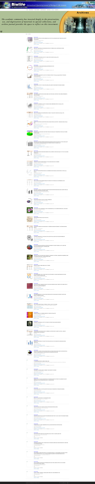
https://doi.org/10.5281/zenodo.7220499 (40, 220)
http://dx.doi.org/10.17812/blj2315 (39, 164)
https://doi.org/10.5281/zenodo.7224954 (40, 427)
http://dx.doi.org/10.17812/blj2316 (39, 193)
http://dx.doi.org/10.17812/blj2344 (39, 107)
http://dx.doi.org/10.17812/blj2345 (39, 88)
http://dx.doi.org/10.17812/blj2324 (39, 259)
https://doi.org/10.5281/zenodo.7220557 (40, 278)
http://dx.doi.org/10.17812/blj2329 (39, 298)
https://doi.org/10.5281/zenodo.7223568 (40, 316)
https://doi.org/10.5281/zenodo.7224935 (40, 383)
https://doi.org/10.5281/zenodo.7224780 (40, 401)
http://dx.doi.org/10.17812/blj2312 (39, 79)
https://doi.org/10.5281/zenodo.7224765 (40, 364)
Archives (53, 9)
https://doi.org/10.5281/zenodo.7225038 (40, 392)
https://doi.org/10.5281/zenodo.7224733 (40, 325)
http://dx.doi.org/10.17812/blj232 (39, 42)
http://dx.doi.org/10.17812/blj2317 (39, 202)
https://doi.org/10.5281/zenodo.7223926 (40, 335)
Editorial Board (31, 9)
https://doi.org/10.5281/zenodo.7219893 (40, 183)
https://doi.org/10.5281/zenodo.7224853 (40, 345)
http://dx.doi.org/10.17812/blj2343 (39, 288)
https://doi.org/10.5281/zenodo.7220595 (40, 230)
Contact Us (56, 9)
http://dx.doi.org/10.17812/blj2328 (39, 373)
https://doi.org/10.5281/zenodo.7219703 (40, 98)
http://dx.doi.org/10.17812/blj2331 (39, 307)
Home (27, 9)
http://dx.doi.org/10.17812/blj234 (39, 211)
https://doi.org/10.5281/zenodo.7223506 (40, 268)
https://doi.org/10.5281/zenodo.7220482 (40, 239)
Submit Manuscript (43, 9)
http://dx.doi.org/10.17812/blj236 (39, 51)
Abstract (35, 44)
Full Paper (38, 44)
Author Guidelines (36, 9)
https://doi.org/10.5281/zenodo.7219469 (40, 174)
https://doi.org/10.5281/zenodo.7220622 (40, 249)
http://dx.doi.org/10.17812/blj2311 (39, 60)
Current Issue (48, 9)
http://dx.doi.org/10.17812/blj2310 (39, 69)
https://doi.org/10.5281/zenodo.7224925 (40, 355)
